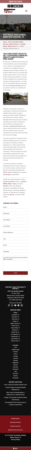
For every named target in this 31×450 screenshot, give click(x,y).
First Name (7, 220)
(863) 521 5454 (15, 1)
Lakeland (23, 181)
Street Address (8, 232)
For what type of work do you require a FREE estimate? (15, 258)
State (5, 245)
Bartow (12, 194)
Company (6, 251)
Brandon (5, 186)
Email (5, 207)
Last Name (7, 226)
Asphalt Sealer (15, 418)
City (5, 239)
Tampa (14, 183)
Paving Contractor (15, 426)
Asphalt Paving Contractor (15, 430)
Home (5, 42)
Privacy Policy (15, 439)
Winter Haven (7, 183)
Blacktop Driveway (15, 422)
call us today (7, 174)
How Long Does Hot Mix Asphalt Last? (15, 384)
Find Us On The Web (15, 303)
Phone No (6, 213)
